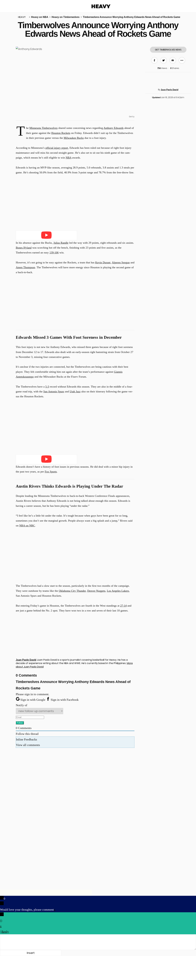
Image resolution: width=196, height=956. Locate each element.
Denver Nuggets (96, 590)
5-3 (47, 386)
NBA (68, 157)
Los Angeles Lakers (118, 590)
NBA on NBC (27, 525)
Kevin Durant (102, 262)
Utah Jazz (75, 391)
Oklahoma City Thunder (72, 590)
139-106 (54, 252)
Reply (5, 931)
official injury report (56, 147)
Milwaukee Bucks (74, 137)
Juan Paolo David (169, 89)
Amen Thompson (25, 267)
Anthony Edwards (114, 127)
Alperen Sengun (121, 262)
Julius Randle (60, 242)
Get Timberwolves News (168, 49)
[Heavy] (101, 6)
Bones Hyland (24, 247)
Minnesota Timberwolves (43, 127)
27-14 (123, 605)
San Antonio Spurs (53, 391)
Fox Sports (51, 471)
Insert (31, 953)
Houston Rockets (60, 133)
